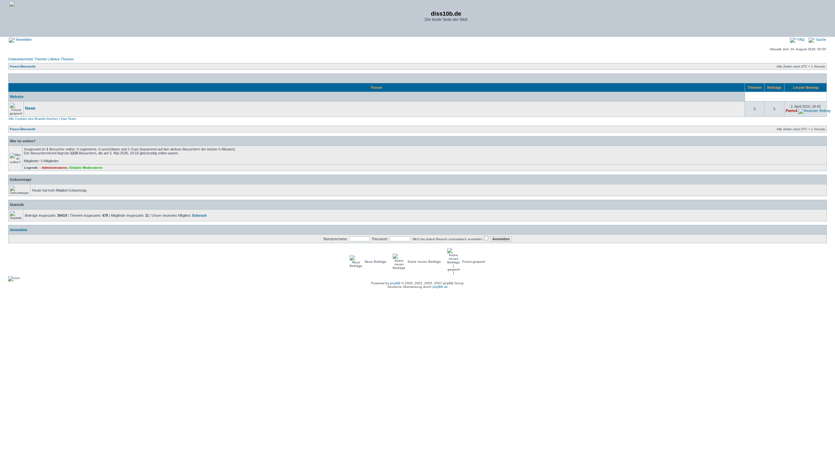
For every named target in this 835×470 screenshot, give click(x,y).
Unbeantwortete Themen (27, 59)
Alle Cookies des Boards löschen (33, 118)
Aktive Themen (62, 59)
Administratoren (54, 167)
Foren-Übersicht (22, 66)
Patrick (791, 111)
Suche (820, 39)
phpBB (395, 283)
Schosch (199, 215)
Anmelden (23, 39)
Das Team (68, 118)
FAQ (801, 39)
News (30, 108)
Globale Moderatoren (85, 167)
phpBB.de (440, 287)
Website (16, 97)
